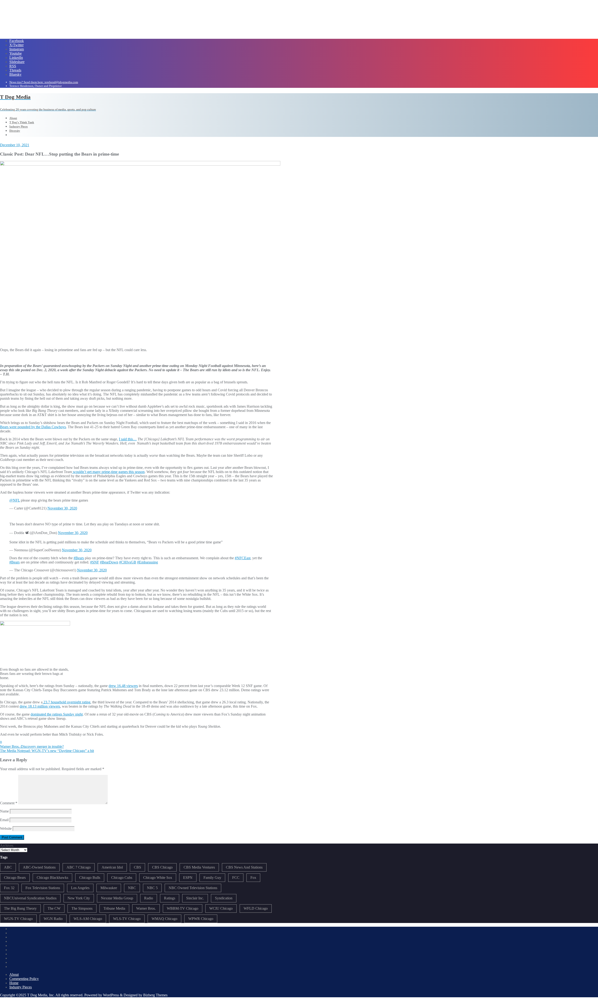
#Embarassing (147, 562)
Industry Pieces (20, 987)
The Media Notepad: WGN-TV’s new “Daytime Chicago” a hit (47, 751)
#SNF (94, 562)
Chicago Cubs (121, 878)
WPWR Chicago (200, 919)
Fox (253, 878)
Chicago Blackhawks (52, 878)
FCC (235, 878)
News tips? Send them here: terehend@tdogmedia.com (43, 82)
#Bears (79, 558)
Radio (148, 898)
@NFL (14, 500)
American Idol (112, 867)
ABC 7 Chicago (79, 867)
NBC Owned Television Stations (193, 888)
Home (13, 983)
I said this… (128, 439)
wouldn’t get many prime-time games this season (108, 472)
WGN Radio (53, 919)
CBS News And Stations (244, 867)
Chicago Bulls (89, 878)
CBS (137, 867)
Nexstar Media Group (117, 898)
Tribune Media (114, 908)
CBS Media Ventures (199, 867)
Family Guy (212, 878)
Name (4, 811)
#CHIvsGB (127, 562)
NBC (132, 888)
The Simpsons (82, 908)
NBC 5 (152, 888)
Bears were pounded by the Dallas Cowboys (33, 427)
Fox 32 (9, 888)
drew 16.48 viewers (123, 686)
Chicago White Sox (157, 878)
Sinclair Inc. (195, 898)
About (14, 974)
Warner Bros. (146, 908)
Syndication (223, 898)
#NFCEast (242, 558)
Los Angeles (80, 888)
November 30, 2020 (62, 508)
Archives (6, 846)
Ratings (169, 898)
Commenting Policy (24, 979)
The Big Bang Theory (20, 908)
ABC (8, 867)
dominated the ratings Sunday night (57, 714)
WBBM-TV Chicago (182, 908)
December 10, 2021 (14, 145)
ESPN (187, 878)
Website (6, 828)
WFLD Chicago (256, 908)
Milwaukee (108, 888)
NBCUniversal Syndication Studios (30, 898)
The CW (54, 908)
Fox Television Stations (42, 888)
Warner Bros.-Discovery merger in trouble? (32, 746)
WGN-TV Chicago (18, 919)
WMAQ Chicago (164, 919)
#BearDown (109, 562)
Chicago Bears (15, 878)
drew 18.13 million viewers (40, 706)
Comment (8, 803)
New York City (79, 898)
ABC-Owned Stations (39, 867)
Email (4, 820)
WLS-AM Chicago (88, 919)
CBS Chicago (162, 867)
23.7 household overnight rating (66, 702)
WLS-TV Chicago (127, 919)
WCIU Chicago (221, 908)
